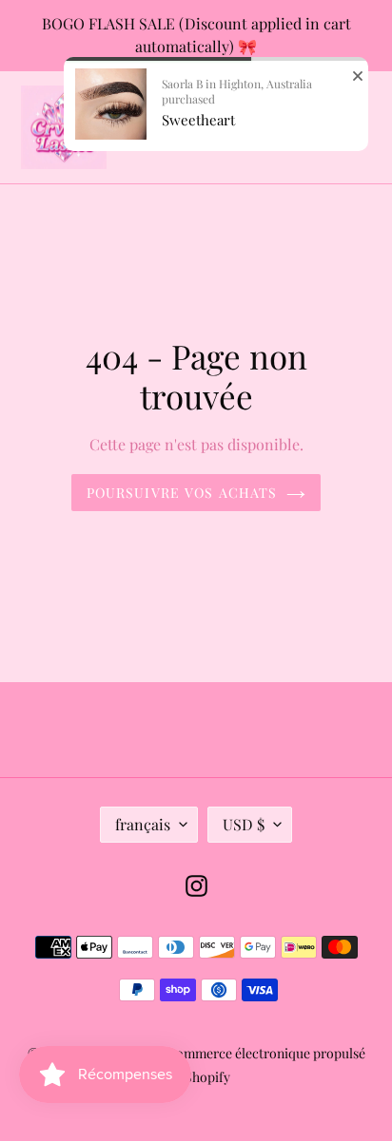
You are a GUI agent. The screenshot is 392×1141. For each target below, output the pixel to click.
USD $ (244, 824)
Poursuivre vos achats (182, 493)
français (142, 824)
